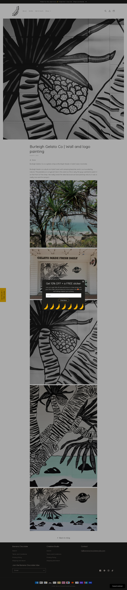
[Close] (83, 281)
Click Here (63, 300)
